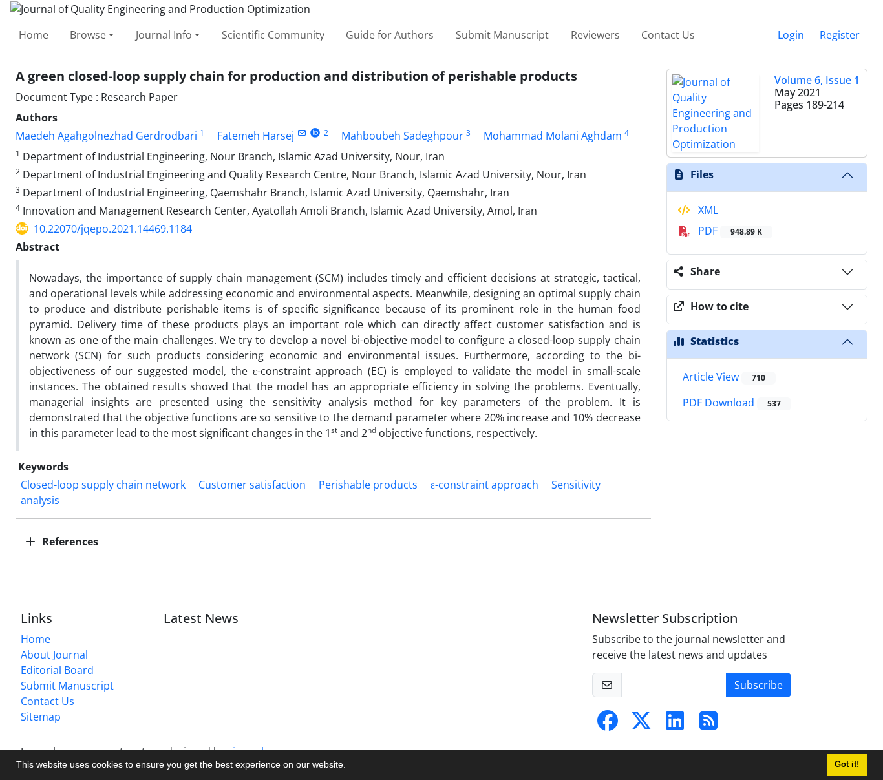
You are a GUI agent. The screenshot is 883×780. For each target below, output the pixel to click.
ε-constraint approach (484, 485)
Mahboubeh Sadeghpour (402, 136)
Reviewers (595, 35)
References (68, 541)
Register (840, 35)
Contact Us (668, 35)
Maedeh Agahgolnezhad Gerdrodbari (106, 136)
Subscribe (758, 685)
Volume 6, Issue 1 (817, 80)
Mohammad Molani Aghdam (553, 136)
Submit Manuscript (502, 35)
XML (707, 210)
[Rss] (708, 724)
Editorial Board (57, 670)
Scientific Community (273, 35)
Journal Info (164, 35)
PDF (729, 231)
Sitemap (41, 717)
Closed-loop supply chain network (103, 485)
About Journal (54, 655)
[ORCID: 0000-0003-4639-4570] (315, 132)
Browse (88, 35)
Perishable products (368, 485)
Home (33, 35)
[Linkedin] (674, 724)
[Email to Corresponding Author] (301, 132)
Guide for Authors (390, 35)
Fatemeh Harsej (255, 136)
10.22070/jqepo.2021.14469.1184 (113, 229)
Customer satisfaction (252, 485)
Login (791, 35)
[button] (350, 766)
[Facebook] (607, 724)
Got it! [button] (847, 764)
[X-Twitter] (641, 724)
